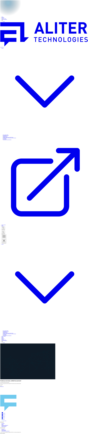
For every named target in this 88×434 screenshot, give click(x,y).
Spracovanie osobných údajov (5, 425)
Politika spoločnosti (4, 426)
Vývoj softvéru (4, 138)
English (4, 21)
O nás (2, 225)
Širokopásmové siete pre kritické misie (7, 335)
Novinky (3, 339)
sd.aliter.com (3, 429)
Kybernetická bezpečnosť (6, 135)
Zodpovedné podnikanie (4, 19)
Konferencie (3, 17)
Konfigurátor (3, 423)
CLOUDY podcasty (4, 18)
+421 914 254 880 (4, 430)
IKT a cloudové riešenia (5, 330)
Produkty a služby (4, 336)
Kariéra (2, 424)
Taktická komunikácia (5, 136)
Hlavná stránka (2, 386)
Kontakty (3, 337)
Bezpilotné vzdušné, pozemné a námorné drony (8, 137)
